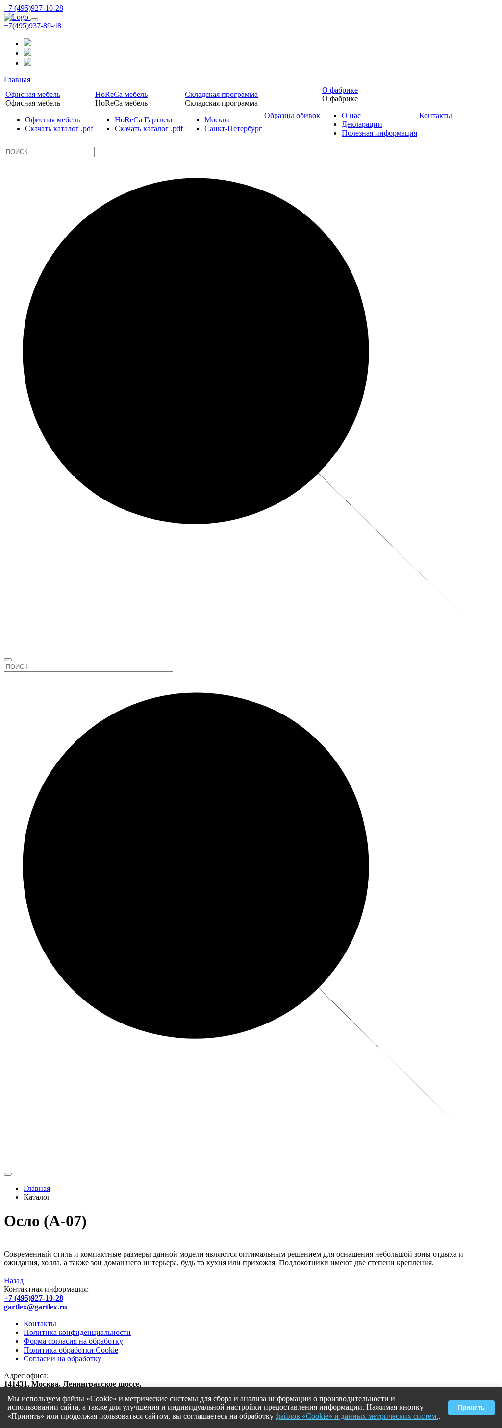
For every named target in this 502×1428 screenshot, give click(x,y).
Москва (217, 120)
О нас (351, 115)
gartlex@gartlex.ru (35, 1307)
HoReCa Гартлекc (144, 120)
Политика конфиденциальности (77, 1332)
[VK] (27, 63)
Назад (14, 1280)
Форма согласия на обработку (73, 1341)
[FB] (27, 53)
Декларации (362, 124)
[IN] (27, 43)
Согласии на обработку (62, 1359)
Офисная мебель (32, 94)
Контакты (435, 115)
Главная (17, 79)
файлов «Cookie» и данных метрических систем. (357, 1416)
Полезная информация (379, 133)
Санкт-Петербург (233, 128)
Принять (471, 1407)
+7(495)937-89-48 (32, 26)
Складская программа (221, 94)
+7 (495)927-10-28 (33, 8)
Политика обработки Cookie (71, 1350)
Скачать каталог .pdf (59, 128)
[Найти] (8, 659)
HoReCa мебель (121, 94)
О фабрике (340, 90)
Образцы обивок (292, 115)
